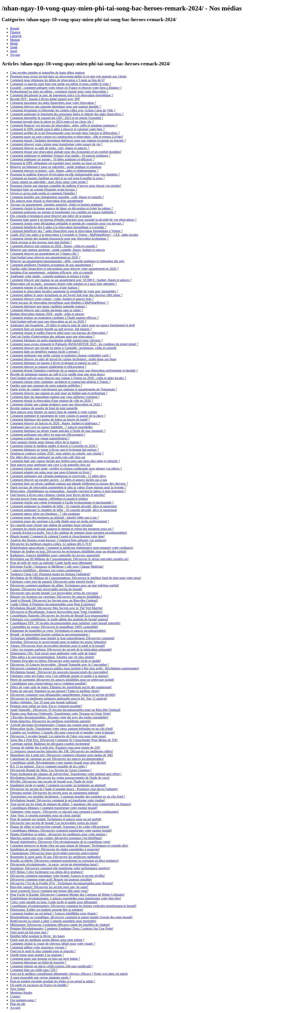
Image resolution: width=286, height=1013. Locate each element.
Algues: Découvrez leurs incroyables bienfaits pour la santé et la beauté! (57, 645)
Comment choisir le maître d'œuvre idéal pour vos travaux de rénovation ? (59, 333)
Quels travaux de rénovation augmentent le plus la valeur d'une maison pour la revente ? (68, 487)
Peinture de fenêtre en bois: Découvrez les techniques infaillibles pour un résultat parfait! (68, 551)
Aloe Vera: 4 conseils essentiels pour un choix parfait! (45, 815)
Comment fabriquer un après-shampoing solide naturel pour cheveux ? (56, 340)
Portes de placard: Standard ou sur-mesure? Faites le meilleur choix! (54, 691)
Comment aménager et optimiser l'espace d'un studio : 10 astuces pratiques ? (60, 155)
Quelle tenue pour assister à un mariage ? (37, 955)
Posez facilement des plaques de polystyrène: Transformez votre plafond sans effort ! (65, 774)
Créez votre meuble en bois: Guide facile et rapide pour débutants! (53, 902)
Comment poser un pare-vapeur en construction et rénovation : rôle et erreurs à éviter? (66, 136)
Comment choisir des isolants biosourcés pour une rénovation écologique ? (59, 238)
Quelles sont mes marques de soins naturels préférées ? (46, 385)
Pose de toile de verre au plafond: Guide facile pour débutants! (51, 563)
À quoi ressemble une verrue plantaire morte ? (40, 977)
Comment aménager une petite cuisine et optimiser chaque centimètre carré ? (60, 355)
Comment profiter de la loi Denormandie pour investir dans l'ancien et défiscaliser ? (65, 133)
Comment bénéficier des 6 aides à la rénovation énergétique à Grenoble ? (58, 227)
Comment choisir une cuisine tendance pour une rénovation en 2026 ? (56, 404)
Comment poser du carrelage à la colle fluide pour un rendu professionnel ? (59, 521)
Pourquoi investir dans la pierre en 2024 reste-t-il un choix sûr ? (52, 121)
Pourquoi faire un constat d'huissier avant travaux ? (43, 189)
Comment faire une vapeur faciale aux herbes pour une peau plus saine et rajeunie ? (65, 461)
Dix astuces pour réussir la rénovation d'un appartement (46, 201)
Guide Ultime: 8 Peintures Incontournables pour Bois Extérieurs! (52, 604)
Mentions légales (21, 992)
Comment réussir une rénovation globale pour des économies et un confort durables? (65, 152)
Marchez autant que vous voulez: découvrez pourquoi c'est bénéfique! (56, 838)
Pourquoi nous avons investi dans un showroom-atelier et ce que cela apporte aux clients (68, 76)
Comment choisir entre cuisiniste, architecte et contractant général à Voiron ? (60, 382)
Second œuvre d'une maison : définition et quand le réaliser (49, 498)
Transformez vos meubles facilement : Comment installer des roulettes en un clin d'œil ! (67, 796)
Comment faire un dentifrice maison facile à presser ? (45, 351)
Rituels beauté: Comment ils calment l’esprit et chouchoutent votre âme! (57, 536)
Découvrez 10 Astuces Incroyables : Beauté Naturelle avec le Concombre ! (59, 664)
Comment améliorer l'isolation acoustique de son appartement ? (51, 265)
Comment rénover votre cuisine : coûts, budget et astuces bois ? (52, 299)
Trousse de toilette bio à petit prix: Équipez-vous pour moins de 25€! (55, 747)
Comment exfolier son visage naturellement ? (40, 438)
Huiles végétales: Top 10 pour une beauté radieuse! (43, 702)
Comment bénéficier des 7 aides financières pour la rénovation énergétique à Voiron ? (66, 231)
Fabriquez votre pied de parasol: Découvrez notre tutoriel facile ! (52, 581)
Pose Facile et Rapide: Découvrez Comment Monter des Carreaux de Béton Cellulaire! (67, 894)
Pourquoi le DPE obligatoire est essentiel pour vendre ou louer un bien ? (57, 163)
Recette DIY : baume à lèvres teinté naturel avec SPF (45, 99)
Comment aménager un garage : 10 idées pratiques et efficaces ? (52, 159)
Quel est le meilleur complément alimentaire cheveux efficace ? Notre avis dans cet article (69, 974)
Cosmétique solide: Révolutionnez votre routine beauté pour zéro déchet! (58, 762)
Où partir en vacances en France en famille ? (39, 985)
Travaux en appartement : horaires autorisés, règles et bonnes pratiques (56, 204)
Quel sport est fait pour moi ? (29, 932)
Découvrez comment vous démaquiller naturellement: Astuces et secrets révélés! (62, 694)
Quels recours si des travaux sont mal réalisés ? (41, 242)
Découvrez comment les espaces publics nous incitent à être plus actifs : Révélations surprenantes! (74, 668)
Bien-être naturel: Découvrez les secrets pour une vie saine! (49, 887)
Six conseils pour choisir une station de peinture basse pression (51, 525)
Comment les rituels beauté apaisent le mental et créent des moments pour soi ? (62, 529)
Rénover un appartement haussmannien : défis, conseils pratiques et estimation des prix (67, 261)
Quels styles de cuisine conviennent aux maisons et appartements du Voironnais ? (63, 389)
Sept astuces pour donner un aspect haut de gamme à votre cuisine (53, 412)
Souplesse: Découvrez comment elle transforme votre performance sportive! (60, 868)
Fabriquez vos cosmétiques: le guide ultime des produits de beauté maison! (59, 619)
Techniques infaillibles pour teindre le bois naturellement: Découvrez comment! (62, 638)
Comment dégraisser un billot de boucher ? (38, 962)
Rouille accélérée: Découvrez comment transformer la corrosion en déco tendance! (64, 860)
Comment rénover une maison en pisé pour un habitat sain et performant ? (58, 393)
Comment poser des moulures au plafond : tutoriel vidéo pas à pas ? (54, 517)
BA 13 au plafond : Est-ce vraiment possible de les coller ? (48, 766)
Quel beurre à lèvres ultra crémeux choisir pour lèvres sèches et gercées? (57, 495)
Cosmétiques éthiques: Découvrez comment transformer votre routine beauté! (61, 830)
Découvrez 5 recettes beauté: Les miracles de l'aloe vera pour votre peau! (58, 736)
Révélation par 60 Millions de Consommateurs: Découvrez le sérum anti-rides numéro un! (69, 559)
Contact (15, 996)
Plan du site (17, 1004)
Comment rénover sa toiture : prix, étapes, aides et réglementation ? (54, 170)
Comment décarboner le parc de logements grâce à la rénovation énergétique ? (61, 95)
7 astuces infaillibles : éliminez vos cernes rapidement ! (46, 570)
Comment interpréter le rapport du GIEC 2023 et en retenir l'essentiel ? (56, 118)
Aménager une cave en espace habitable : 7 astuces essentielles (51, 427)
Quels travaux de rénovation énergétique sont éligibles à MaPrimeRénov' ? (59, 302)
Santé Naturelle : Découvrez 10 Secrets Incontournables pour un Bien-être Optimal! (65, 710)
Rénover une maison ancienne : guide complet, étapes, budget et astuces (57, 250)
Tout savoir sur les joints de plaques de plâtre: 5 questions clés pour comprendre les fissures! (70, 804)
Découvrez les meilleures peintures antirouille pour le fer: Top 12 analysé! (58, 698)
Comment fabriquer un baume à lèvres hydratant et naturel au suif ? (54, 363)
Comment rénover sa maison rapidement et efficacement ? (48, 366)
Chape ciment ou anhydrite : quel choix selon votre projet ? (49, 182)
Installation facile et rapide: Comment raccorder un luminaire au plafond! (58, 785)
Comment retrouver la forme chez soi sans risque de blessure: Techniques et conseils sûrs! (69, 845)
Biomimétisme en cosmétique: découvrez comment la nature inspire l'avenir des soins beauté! (71, 917)
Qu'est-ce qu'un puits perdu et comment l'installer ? (43, 193)
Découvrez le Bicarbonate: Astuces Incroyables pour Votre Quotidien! (56, 612)
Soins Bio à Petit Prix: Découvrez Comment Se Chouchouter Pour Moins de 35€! (64, 740)
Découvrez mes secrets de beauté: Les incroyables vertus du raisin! (54, 823)
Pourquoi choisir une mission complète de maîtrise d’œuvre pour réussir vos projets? (65, 185)
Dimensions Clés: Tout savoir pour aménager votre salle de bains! (53, 653)
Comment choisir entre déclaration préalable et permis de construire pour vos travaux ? (67, 223)
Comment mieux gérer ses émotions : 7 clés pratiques (45, 514)
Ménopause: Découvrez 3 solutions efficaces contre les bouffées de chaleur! (60, 924)
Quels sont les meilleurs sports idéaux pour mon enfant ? (47, 940)
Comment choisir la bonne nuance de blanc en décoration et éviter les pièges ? (61, 208)
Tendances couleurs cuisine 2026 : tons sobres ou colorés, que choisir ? (57, 453)
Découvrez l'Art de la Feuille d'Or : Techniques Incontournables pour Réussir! (61, 883)
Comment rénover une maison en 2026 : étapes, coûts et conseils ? (53, 246)
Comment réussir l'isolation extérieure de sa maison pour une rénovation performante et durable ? (74, 370)
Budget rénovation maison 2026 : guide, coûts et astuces (47, 314)
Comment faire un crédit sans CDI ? (33, 970)
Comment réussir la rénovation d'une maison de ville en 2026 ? (51, 400)
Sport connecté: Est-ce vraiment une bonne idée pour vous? (49, 891)
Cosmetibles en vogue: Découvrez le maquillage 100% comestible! (54, 627)
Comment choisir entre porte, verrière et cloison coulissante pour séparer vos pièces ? (66, 468)
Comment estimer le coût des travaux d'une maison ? (44, 287)
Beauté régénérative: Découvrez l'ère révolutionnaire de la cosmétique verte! (60, 842)
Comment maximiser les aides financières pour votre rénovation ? (53, 103)
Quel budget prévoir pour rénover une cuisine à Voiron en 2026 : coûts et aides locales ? (68, 378)
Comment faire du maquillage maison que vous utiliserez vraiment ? (54, 397)
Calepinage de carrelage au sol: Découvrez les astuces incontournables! (57, 759)
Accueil (15, 1007)
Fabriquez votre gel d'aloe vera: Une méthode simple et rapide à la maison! (59, 676)
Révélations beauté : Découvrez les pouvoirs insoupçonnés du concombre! (59, 672)
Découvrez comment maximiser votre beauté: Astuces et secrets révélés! (57, 875)
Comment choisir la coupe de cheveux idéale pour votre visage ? (52, 943)
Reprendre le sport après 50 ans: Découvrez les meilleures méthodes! (55, 857)
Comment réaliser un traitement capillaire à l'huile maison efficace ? (54, 317)
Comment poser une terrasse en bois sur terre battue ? (45, 958)
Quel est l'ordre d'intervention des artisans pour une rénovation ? (52, 336)
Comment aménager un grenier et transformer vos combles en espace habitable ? (63, 212)
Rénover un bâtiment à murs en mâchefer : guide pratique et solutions (55, 167)
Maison (15, 39)
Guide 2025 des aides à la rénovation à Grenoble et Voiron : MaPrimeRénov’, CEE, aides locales (74, 234)
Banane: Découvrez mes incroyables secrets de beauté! (46, 589)
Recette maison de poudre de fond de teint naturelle (44, 408)
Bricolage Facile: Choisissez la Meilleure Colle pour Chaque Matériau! (56, 566)
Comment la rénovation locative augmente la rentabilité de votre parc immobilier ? (64, 291)
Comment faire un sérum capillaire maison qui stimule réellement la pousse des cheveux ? (69, 483)
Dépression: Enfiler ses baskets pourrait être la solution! (46, 909)
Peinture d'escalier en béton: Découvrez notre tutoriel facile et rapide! (55, 661)
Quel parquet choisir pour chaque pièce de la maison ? (45, 442)
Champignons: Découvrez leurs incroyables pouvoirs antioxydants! (54, 853)
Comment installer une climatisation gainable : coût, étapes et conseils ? (57, 197)
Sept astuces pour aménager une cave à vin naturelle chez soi (50, 464)
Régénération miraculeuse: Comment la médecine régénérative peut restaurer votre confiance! (71, 547)
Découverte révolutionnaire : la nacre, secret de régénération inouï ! (54, 864)
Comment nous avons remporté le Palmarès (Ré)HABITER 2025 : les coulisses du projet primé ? (74, 344)
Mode (14, 43)
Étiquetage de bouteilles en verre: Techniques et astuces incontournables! (58, 630)
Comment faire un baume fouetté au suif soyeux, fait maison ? (51, 329)
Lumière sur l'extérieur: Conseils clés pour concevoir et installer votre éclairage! (62, 732)
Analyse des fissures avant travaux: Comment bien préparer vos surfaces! (58, 540)
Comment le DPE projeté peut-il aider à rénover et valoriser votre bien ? (57, 129)
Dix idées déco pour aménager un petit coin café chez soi (47, 457)
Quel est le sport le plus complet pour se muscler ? (43, 951)
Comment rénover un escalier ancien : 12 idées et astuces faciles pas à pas (58, 480)
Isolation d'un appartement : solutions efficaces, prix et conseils (51, 272)
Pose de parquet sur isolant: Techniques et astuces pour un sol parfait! (55, 819)
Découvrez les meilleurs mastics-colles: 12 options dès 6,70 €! (51, 544)
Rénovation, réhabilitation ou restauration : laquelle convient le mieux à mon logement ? (68, 491)
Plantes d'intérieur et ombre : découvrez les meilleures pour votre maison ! (58, 834)
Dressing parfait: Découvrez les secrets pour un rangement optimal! (54, 793)
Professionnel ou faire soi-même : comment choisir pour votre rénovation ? (59, 91)
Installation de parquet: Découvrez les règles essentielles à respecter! (55, 849)
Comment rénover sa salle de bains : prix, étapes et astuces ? (49, 148)
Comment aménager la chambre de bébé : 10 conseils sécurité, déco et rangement (63, 506)
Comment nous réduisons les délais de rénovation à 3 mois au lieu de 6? (57, 80)
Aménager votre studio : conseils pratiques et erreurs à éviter (49, 276)
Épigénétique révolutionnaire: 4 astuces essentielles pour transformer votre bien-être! (65, 898)
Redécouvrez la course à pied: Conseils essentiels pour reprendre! (53, 921)
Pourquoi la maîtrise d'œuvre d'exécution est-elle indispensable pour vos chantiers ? (65, 174)
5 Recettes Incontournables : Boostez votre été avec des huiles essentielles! (59, 717)
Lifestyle (16, 36)
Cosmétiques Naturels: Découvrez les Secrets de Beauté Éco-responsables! (59, 615)
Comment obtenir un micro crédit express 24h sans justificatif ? (51, 966)
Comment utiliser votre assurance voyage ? (38, 947)
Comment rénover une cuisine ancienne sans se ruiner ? (46, 310)
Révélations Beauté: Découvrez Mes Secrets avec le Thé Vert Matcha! (56, 608)
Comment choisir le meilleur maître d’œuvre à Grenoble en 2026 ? (54, 446)
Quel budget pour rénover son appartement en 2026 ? (45, 257)
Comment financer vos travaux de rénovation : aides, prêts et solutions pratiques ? (63, 125)
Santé (13, 47)
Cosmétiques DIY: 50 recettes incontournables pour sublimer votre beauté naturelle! (65, 623)
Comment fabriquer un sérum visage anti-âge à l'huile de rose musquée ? (58, 431)
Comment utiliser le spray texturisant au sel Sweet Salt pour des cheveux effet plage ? (66, 295)
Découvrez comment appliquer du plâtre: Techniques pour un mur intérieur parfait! (64, 585)
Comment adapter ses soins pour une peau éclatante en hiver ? (51, 472)
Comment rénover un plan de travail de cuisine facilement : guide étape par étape (63, 359)
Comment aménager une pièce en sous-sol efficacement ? (47, 434)
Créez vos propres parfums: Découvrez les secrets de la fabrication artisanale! (61, 649)
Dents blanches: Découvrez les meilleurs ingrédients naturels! (50, 721)
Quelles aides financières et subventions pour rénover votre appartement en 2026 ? (64, 268)
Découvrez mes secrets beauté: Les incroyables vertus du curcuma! (54, 593)
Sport (13, 51)
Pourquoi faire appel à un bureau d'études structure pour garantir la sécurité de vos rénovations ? (73, 219)
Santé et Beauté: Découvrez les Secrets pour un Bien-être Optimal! (54, 600)
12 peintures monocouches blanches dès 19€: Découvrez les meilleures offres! (61, 751)
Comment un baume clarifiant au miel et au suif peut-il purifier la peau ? (57, 178)
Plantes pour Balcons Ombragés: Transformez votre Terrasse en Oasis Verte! (60, 713)
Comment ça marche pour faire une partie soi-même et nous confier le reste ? (60, 84)
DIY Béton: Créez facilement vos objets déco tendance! (46, 872)
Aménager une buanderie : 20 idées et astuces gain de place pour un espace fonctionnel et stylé (72, 325)
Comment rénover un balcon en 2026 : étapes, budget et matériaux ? (55, 423)
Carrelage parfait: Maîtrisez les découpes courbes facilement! (50, 744)
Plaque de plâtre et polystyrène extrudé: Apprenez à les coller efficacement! (59, 826)
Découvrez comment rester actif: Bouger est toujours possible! (51, 879)
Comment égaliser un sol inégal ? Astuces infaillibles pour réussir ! (54, 913)
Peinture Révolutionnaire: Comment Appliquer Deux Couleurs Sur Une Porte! (61, 928)
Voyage (15, 55)
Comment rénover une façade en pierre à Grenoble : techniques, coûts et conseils (63, 348)
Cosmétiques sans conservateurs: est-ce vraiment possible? (48, 683)
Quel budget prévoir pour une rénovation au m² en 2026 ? (48, 321)
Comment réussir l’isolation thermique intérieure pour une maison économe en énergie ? (68, 140)
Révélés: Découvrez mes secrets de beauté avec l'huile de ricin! (51, 781)
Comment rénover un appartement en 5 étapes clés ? (44, 253)
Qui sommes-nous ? (23, 1000)
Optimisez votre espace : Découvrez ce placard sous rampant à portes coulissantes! (64, 811)
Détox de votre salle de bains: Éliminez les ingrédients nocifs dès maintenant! (61, 687)
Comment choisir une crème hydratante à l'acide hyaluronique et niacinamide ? (62, 502)
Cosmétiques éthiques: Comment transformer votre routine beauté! (53, 808)
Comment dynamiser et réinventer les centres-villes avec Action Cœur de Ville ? (62, 110)
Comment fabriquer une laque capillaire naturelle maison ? (48, 306)
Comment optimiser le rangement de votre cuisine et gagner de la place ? (58, 415)
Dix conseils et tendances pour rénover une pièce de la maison (51, 216)
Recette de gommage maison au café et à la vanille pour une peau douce (57, 374)
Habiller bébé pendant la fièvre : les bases (37, 936)
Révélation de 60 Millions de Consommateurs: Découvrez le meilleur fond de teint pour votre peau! (75, 578)
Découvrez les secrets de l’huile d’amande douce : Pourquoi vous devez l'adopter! (64, 789)
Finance (15, 32)
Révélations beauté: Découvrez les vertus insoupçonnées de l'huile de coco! (60, 777)
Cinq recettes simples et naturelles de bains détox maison (47, 72)
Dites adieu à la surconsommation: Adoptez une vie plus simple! (52, 657)
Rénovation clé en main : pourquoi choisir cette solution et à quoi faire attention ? (63, 284)
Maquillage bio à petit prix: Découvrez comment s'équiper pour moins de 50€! (61, 755)
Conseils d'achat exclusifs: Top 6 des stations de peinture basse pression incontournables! (68, 532)
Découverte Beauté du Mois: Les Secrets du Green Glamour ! (50, 770)
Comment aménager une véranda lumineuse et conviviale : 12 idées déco (58, 476)
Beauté (14, 28)
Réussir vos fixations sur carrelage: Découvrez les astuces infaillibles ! (56, 596)
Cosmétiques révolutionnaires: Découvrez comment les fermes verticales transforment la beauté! (73, 906)
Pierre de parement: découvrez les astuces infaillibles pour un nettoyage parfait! (62, 679)
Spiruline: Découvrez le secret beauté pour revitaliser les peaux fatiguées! (58, 642)
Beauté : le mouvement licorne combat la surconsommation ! (50, 634)
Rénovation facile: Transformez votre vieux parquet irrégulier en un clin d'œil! (61, 728)
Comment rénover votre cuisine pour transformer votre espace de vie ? (56, 144)
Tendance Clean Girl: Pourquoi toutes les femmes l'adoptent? (50, 574)
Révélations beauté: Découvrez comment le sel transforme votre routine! (57, 800)
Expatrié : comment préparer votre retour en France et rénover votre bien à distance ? (66, 87)
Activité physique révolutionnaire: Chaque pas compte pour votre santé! (57, 725)
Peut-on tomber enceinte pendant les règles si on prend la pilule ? (52, 981)
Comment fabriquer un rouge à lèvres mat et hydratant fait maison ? (54, 449)
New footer (17, 989)
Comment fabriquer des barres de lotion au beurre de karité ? (50, 419)
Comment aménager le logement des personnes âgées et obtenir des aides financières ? (67, 114)
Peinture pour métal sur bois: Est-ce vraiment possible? (46, 706)
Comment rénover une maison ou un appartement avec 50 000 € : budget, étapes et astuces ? (71, 280)
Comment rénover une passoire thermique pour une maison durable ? (55, 106)
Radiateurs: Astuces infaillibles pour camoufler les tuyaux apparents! (55, 555)
